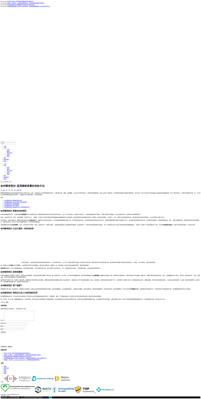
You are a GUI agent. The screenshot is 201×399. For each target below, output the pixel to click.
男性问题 (9, 153)
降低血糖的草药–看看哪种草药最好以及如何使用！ (21, 4)
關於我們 (6, 159)
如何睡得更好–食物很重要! (12, 203)
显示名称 (4, 323)
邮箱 (2, 326)
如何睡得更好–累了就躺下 (11, 205)
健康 (8, 151)
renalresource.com (14, 394)
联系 (5, 161)
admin (3, 190)
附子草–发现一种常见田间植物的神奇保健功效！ (20, 1)
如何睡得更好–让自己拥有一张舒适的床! (15, 202)
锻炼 (8, 154)
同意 (50, 397)
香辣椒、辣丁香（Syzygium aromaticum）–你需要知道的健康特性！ (22, 359)
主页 (5, 146)
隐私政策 (46, 397)
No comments (18, 190)
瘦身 (8, 156)
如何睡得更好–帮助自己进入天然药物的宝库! (17, 207)
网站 (2, 329)
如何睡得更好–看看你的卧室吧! (13, 200)
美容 (8, 149)
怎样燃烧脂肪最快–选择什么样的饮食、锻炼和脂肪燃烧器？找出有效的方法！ (29, 6)
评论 (2, 320)
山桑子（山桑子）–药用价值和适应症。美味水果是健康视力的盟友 (25, 3)
